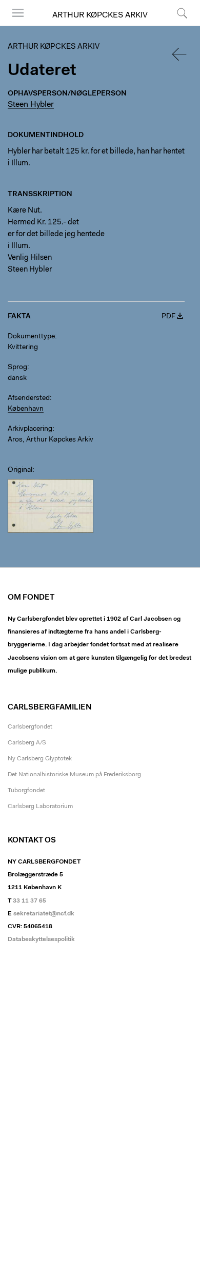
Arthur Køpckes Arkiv (100, 15)
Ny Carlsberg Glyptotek (40, 759)
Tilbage (180, 54)
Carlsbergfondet (30, 727)
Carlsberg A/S (27, 743)
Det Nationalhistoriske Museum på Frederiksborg (74, 775)
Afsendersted (29, 398)
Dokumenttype (31, 336)
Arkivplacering (30, 429)
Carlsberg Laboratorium (40, 806)
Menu (14, 25)
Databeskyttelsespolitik (41, 939)
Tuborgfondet (26, 791)
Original (20, 470)
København (26, 409)
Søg (175, 25)
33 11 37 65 (29, 901)
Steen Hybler (31, 105)
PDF (168, 316)
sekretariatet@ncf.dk (43, 914)
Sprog (17, 367)
